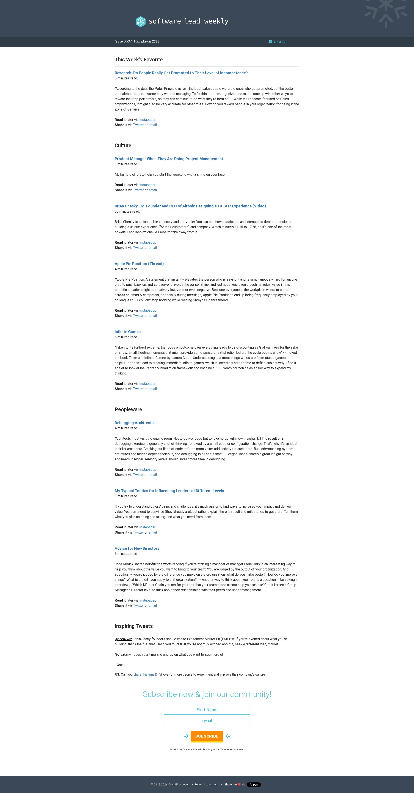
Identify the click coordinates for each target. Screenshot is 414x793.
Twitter (138, 125)
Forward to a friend (207, 784)
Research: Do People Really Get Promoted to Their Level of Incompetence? (181, 73)
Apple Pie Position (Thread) (139, 263)
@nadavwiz (123, 639)
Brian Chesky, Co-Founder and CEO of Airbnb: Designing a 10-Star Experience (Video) (190, 206)
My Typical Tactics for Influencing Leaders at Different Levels (169, 490)
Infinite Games (128, 331)
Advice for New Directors (137, 548)
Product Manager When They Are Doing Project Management (169, 158)
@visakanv (123, 654)
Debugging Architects (134, 422)
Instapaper (147, 120)
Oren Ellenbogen (179, 784)
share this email (144, 674)
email (153, 125)
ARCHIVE (280, 42)
